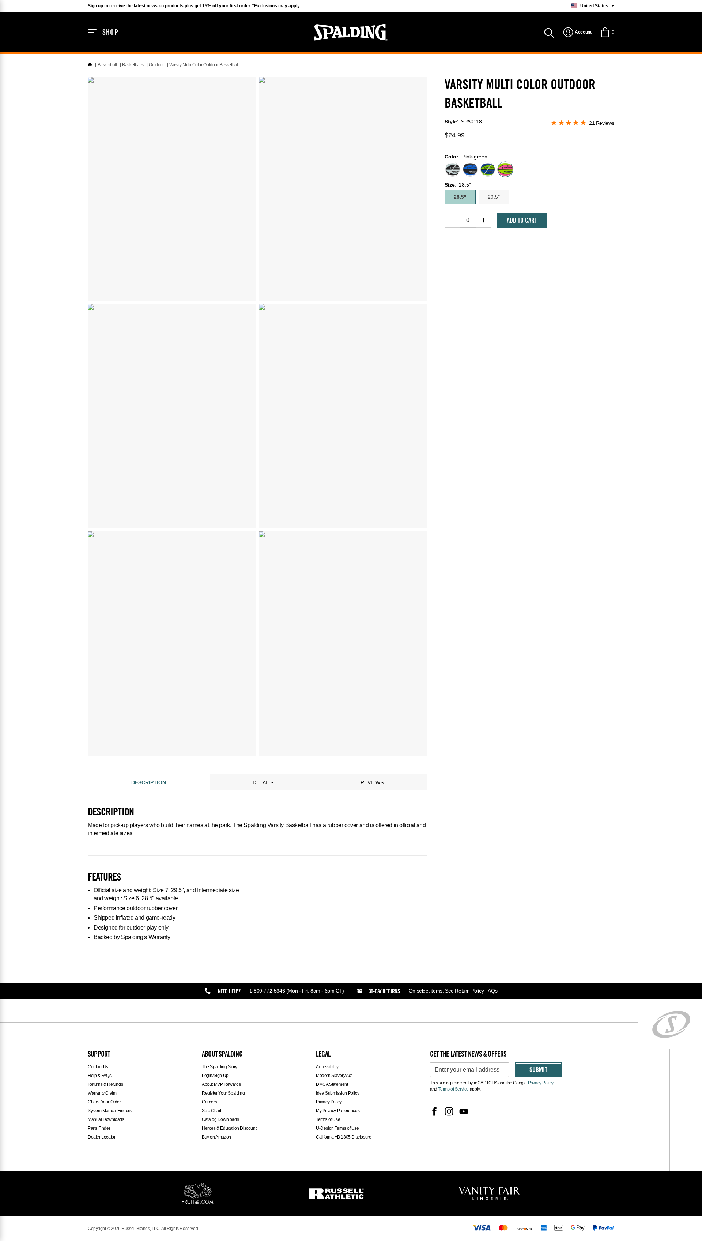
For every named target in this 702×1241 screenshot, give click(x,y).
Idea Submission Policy (337, 1093)
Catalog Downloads (220, 1119)
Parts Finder (99, 1128)
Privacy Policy (328, 1101)
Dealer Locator (101, 1137)
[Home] (90, 65)
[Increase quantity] (483, 220)
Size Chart (211, 1110)
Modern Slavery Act (334, 1075)
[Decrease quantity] (452, 220)
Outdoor (156, 64)
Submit (538, 1070)
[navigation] (577, 32)
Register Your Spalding (223, 1093)
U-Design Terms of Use (337, 1128)
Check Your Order (104, 1101)
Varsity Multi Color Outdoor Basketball (204, 64)
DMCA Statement (332, 1084)
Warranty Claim (102, 1093)
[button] (607, 32)
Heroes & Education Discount (229, 1128)
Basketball (107, 64)
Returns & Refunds (105, 1084)
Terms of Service (453, 1089)
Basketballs (133, 64)
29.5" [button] (494, 197)
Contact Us (98, 1066)
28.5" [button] (460, 197)
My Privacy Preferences (337, 1110)
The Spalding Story (219, 1066)
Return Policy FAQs (476, 991)
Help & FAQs (100, 1075)
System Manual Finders (110, 1110)
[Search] (549, 32)
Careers (209, 1101)
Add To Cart (522, 221)
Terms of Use (328, 1119)
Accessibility (327, 1066)
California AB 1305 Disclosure (343, 1137)
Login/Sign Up (215, 1075)
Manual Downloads (106, 1119)
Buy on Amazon (216, 1137)
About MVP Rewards (221, 1084)
